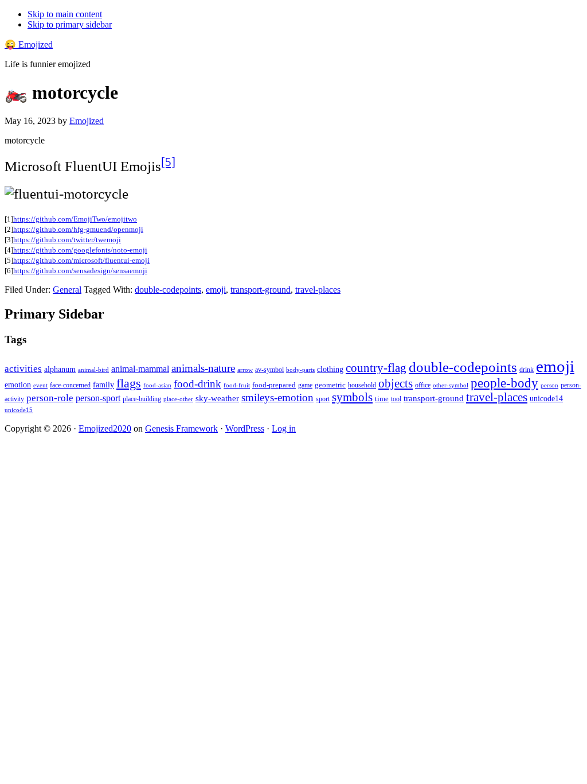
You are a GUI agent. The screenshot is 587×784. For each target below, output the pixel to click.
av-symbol (269, 370)
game (305, 385)
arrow (245, 369)
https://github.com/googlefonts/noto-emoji (80, 250)
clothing (330, 369)
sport (323, 399)
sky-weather (217, 398)
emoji (216, 289)
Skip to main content (65, 14)
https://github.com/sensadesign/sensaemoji (80, 270)
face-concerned (70, 385)
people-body (504, 383)
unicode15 (19, 409)
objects (395, 383)
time (382, 398)
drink (526, 370)
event (40, 385)
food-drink (197, 384)
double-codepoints (168, 289)
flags (128, 383)
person (549, 385)
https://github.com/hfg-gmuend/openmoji (78, 229)
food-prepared (274, 385)
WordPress (244, 428)
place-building (142, 399)
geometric (330, 385)
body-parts (300, 369)
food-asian (157, 385)
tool (396, 399)
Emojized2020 (105, 428)
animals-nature (203, 368)
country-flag (376, 368)
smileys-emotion (277, 397)
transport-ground (260, 289)
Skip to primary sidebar (70, 24)
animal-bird (93, 369)
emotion (18, 384)
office (423, 385)
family (103, 385)
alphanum (60, 369)
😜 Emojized (29, 44)
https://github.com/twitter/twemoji (67, 239)
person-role (49, 398)
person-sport (98, 398)
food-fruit (237, 385)
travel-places (318, 289)
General (67, 289)
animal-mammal (140, 369)
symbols (352, 397)
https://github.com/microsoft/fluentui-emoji (81, 260)
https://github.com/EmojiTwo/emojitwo (75, 219)
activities (23, 368)
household (362, 385)
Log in (284, 428)
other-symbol (450, 385)
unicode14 (546, 398)
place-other (178, 399)
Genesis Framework (181, 428)
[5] (168, 162)
